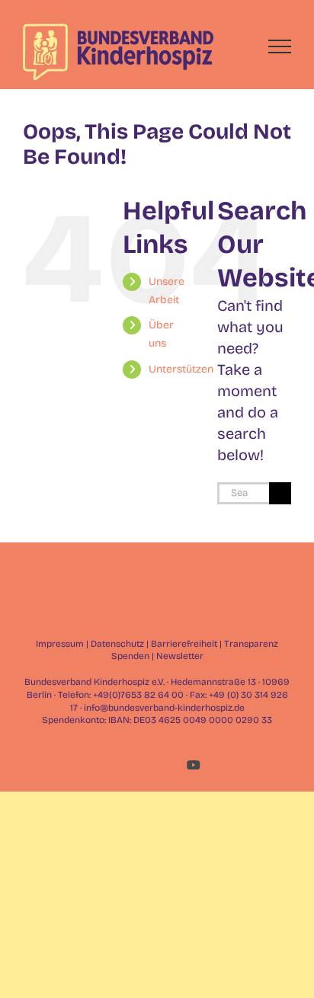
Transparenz (251, 643)
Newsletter (179, 656)
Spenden (130, 656)
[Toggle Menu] (280, 46)
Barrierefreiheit (184, 643)
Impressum (60, 643)
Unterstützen (181, 369)
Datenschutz (117, 643)
